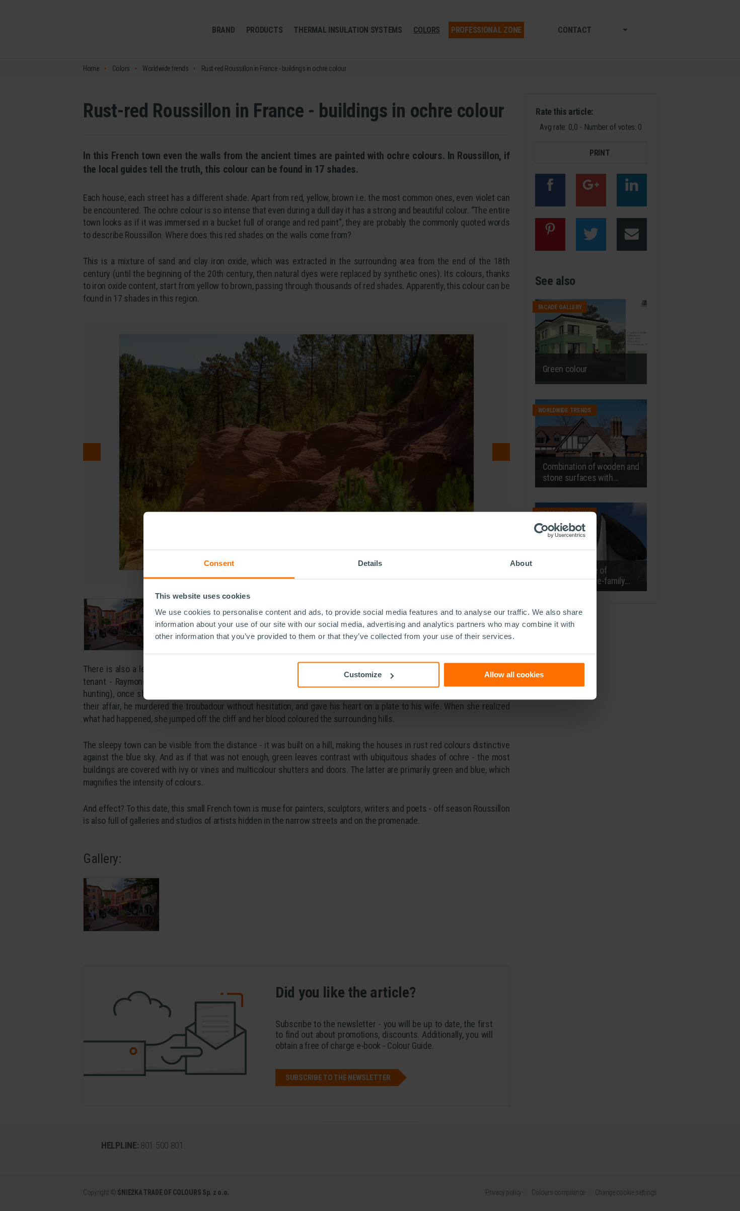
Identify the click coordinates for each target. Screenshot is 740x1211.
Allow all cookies (514, 674)
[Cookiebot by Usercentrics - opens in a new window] (541, 530)
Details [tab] (370, 563)
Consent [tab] (219, 563)
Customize (363, 674)
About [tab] (521, 563)
